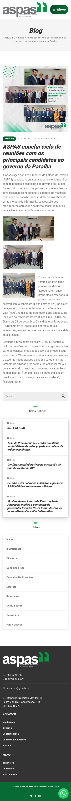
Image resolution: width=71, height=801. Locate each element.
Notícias (9, 138)
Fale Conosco (14, 624)
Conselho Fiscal (15, 567)
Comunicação (14, 605)
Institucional (13, 549)
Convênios (12, 615)
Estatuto (11, 586)
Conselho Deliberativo (19, 577)
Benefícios (12, 596)
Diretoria (11, 558)
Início (9, 539)
